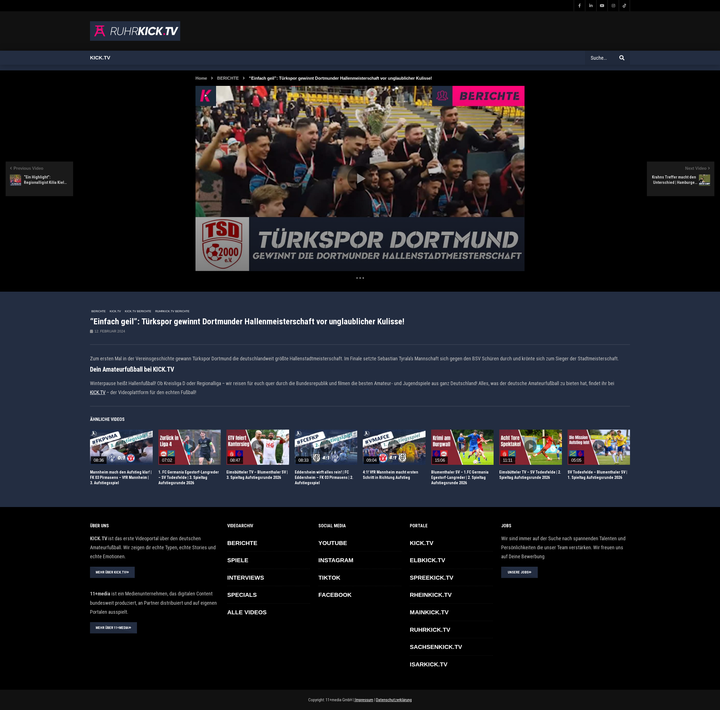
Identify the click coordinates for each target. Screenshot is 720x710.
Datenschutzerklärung (394, 699)
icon (121, 446)
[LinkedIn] (590, 5)
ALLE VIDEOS (247, 612)
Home (201, 78)
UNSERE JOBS (518, 572)
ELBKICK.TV (427, 560)
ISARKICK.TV (428, 664)
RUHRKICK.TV (430, 629)
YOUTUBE (332, 543)
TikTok (329, 577)
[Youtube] (602, 5)
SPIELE (237, 560)
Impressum (363, 699)
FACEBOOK (335, 594)
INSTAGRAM (336, 560)
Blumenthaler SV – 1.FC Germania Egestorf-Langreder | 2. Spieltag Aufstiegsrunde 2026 (460, 477)
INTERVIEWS (245, 577)
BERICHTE (228, 78)
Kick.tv (100, 58)
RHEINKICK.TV (431, 594)
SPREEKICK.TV (431, 577)
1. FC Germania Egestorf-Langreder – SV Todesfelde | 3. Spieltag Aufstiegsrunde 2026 (188, 477)
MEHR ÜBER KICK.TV (111, 572)
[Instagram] (613, 5)
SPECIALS (242, 594)
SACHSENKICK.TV (436, 647)
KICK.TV (115, 311)
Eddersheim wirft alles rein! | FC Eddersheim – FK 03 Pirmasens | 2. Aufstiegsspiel (324, 477)
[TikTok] (624, 5)
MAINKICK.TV (429, 612)
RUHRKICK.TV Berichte (172, 311)
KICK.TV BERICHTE (138, 311)
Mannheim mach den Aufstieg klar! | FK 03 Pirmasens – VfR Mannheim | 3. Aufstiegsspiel (121, 477)
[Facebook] (579, 5)
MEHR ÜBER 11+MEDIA (112, 628)
